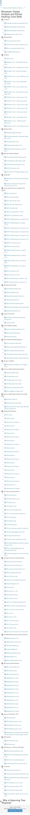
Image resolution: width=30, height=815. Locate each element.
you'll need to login (21, 808)
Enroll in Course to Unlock (15, 810)
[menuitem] (1, 3)
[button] (1, 1)
